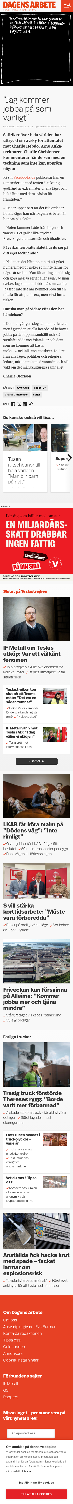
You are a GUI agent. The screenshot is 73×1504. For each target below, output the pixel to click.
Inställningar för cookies (36, 1482)
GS (6, 1391)
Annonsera (13, 1354)
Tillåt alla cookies (36, 1494)
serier (36, 395)
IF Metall (10, 1384)
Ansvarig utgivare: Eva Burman (29, 1327)
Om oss (10, 1320)
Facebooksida (25, 177)
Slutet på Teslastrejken (25, 592)
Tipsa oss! (12, 1340)
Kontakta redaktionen (22, 1334)
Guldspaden (14, 1347)
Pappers (10, 1397)
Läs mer (27, 1471)
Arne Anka (23, 388)
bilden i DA (40, 388)
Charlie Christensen (16, 395)
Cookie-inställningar (21, 1360)
